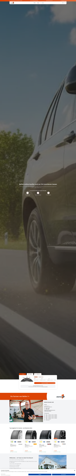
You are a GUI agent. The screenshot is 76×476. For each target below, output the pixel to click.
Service (43, 2)
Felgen (38, 2)
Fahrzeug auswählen (45, 386)
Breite (34, 378)
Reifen (35, 2)
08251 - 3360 (48, 408)
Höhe (42, 378)
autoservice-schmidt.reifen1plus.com (49, 410)
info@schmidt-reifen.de (47, 411)
